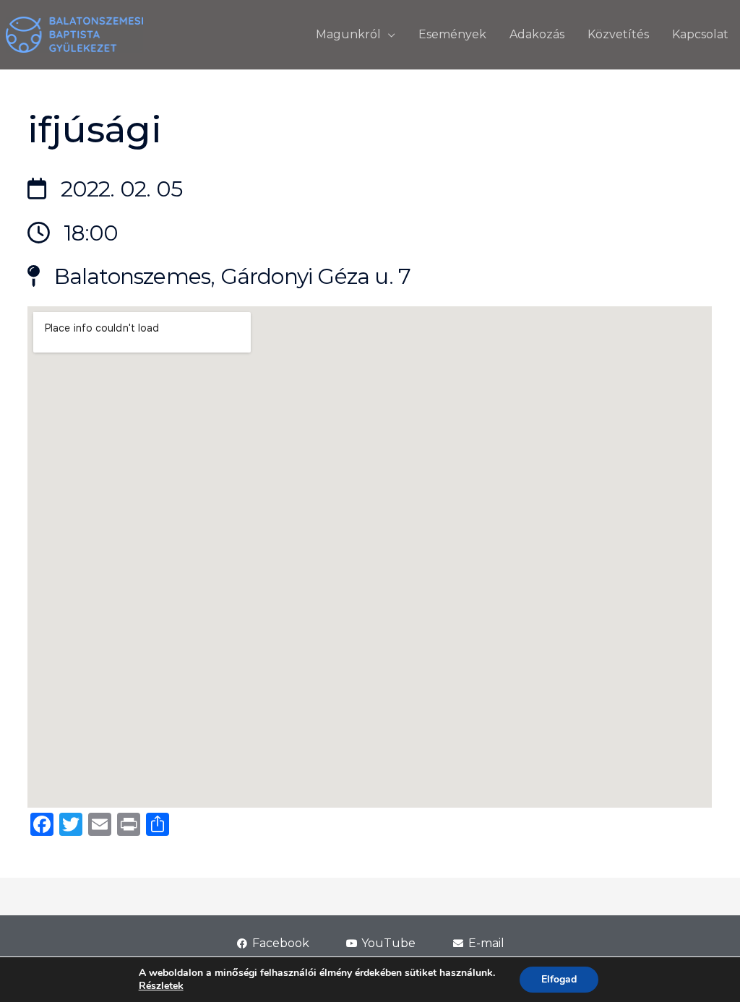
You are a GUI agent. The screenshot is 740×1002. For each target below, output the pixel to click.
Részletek (161, 986)
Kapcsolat (700, 34)
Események (452, 34)
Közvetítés (618, 34)
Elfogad (559, 979)
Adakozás (536, 34)
